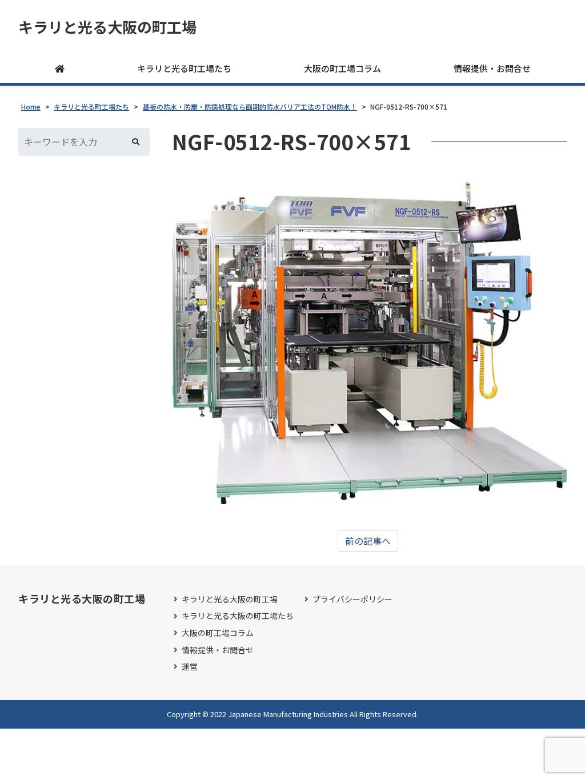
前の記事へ (368, 541)
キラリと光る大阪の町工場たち (238, 615)
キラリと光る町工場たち (184, 68)
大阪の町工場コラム (342, 68)
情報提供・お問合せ (492, 68)
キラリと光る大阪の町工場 (107, 27)
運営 (190, 666)
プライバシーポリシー (352, 599)
